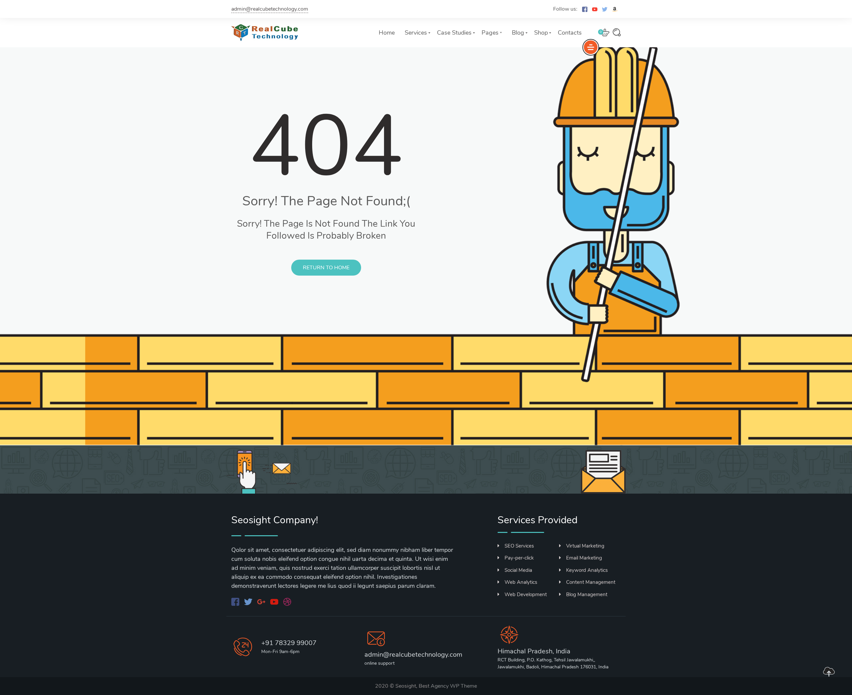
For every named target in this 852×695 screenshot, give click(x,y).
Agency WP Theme (454, 686)
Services (416, 33)
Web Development (526, 594)
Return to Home (326, 267)
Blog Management (586, 594)
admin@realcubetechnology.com (269, 9)
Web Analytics (521, 582)
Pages (490, 33)
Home (387, 33)
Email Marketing (584, 558)
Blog (518, 33)
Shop (541, 33)
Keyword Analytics (587, 570)
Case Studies (454, 33)
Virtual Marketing (585, 546)
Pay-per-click (519, 558)
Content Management (590, 582)
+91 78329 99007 (289, 642)
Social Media (518, 570)
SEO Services (519, 546)
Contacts (570, 33)
